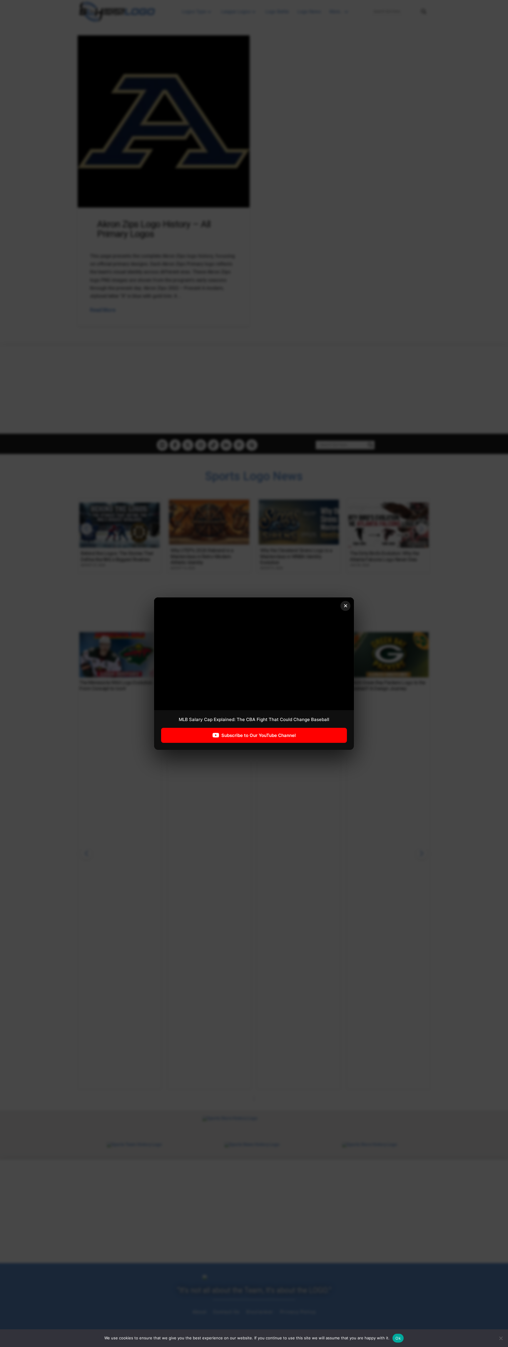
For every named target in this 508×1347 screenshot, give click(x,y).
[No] (501, 1338)
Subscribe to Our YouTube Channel (258, 735)
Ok (398, 1338)
